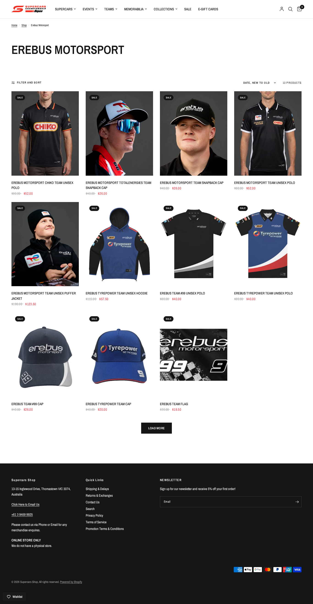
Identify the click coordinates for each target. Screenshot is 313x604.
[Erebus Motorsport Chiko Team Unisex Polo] (45, 133)
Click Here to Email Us (25, 504)
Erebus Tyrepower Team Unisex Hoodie (117, 293)
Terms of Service (96, 522)
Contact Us (92, 502)
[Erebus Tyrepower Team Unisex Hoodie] (119, 244)
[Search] (290, 9)
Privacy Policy (94, 515)
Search (90, 508)
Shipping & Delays (97, 488)
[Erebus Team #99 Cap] (45, 355)
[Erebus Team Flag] (193, 355)
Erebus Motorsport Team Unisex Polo (264, 182)
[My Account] (281, 9)
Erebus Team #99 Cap (27, 404)
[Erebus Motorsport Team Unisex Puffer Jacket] (45, 244)
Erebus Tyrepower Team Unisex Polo (263, 293)
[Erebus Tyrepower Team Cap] (119, 355)
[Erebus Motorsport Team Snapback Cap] (193, 133)
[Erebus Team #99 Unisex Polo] (193, 244)
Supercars (63, 9)
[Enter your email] (297, 501)
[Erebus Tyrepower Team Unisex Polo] (268, 244)
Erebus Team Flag (174, 404)
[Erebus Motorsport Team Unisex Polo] (268, 133)
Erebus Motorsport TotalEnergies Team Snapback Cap (118, 185)
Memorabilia (133, 9)
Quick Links (95, 480)
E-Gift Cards (208, 9)
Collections (164, 9)
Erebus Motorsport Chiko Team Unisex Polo (42, 185)
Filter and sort (29, 82)
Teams (109, 9)
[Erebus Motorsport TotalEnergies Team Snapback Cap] (119, 133)
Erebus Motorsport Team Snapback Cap (191, 182)
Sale (187, 9)
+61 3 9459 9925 (22, 514)
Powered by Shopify (71, 582)
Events (88, 9)
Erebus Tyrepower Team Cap (108, 404)
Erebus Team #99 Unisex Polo (182, 293)
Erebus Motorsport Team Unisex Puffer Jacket (43, 296)
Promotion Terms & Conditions (105, 528)
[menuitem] (65, 9)
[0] (298, 9)
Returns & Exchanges (99, 495)
